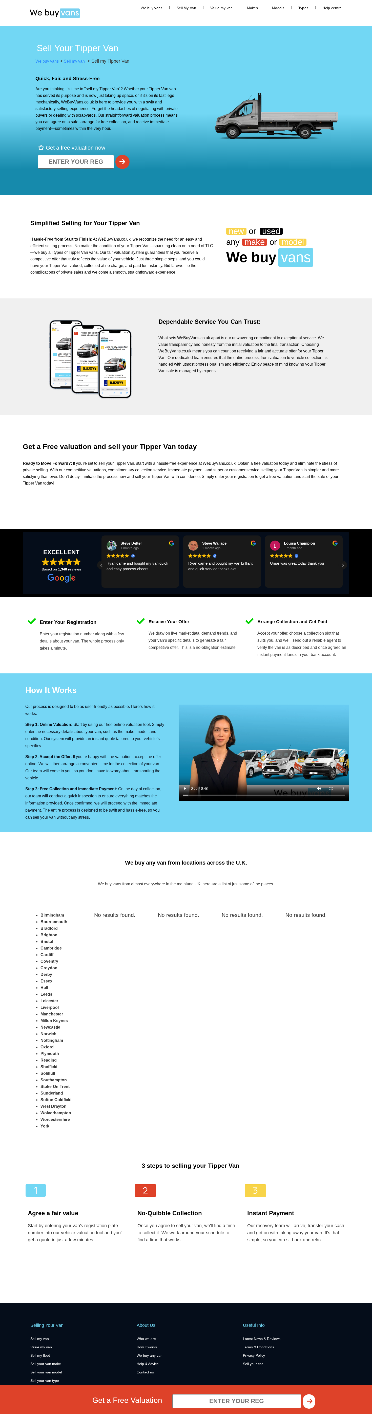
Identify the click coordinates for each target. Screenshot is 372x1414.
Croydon (48, 968)
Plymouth (49, 1053)
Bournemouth (53, 922)
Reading (48, 1060)
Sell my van (74, 61)
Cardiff (46, 955)
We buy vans (151, 8)
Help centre (332, 8)
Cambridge (51, 948)
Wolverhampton (55, 1113)
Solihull (47, 1073)
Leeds (46, 994)
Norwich (48, 1034)
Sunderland (51, 1093)
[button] (342, 565)
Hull (44, 988)
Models (278, 8)
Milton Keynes (54, 1020)
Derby (46, 974)
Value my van (221, 8)
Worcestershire (55, 1119)
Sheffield (48, 1067)
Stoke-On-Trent (55, 1086)
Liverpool (49, 1007)
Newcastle (50, 1027)
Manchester (51, 1014)
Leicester (49, 1001)
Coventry (49, 961)
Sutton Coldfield (56, 1100)
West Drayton (53, 1106)
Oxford (47, 1047)
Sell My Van (186, 8)
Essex (46, 981)
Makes (252, 8)
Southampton (53, 1080)
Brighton (48, 935)
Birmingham (52, 915)
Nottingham (51, 1040)
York (44, 1126)
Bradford (49, 928)
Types (303, 8)
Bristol (46, 941)
